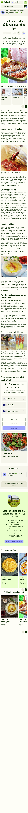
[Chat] (25, 6)
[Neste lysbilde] (26, 106)
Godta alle (14, 428)
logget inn (16, 473)
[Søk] (2, 6)
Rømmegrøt (3, 277)
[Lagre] (23, 33)
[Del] (19, 33)
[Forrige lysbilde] (22, 106)
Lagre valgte (14, 423)
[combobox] (12, 6)
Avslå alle (14, 419)
